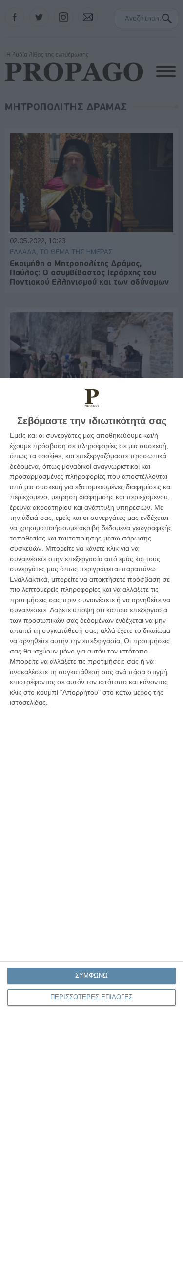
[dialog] (91, 819)
